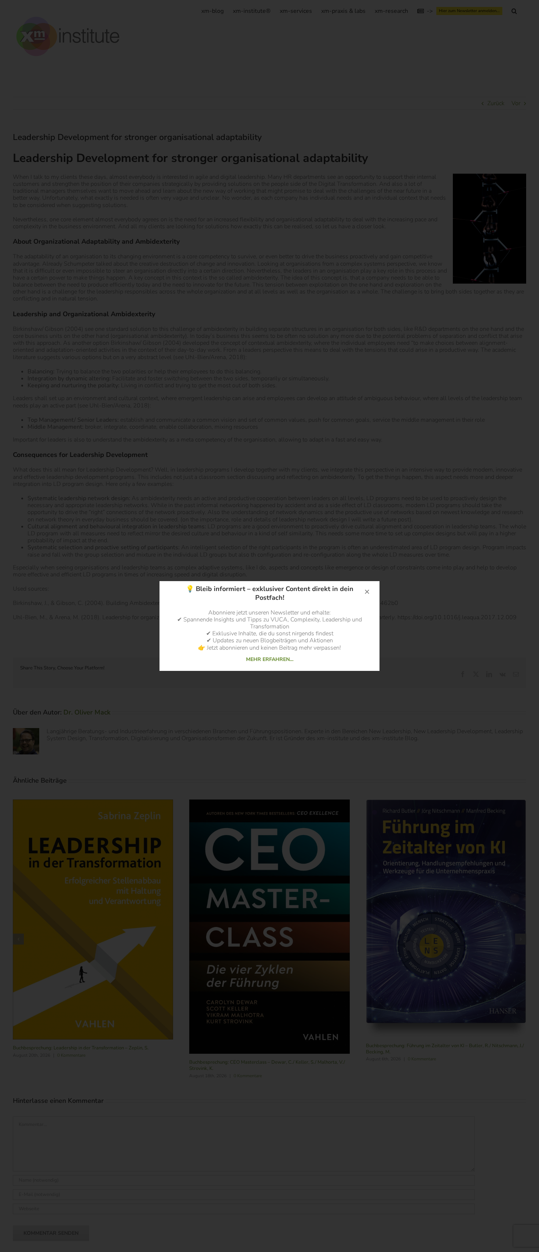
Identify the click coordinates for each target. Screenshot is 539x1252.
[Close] (367, 591)
